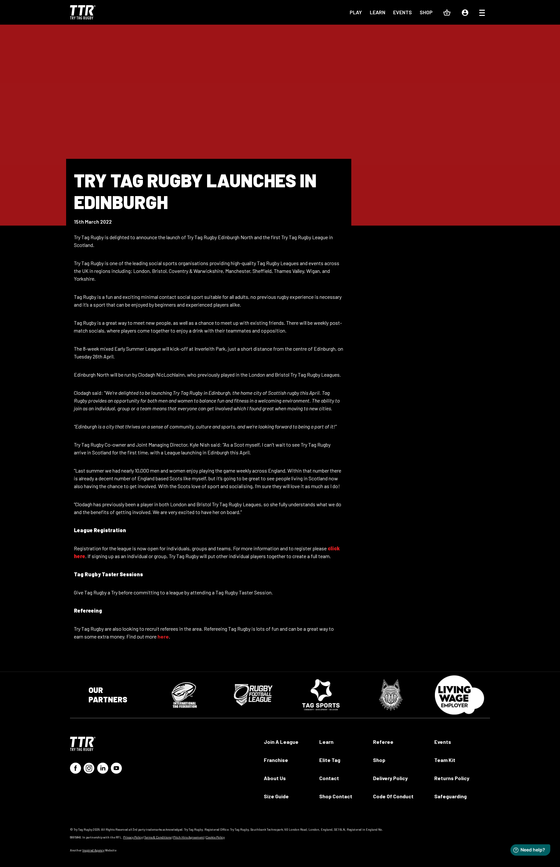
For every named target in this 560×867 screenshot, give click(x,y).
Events (402, 12)
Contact (329, 778)
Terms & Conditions (157, 837)
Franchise (276, 760)
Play (356, 12)
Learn (377, 12)
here (163, 636)
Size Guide (276, 796)
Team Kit (444, 760)
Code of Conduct (393, 796)
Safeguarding (450, 796)
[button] (482, 14)
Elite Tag (329, 760)
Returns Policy (451, 778)
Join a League (281, 742)
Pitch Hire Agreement (188, 837)
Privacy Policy (133, 837)
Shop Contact (335, 796)
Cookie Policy (215, 837)
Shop (426, 12)
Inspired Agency (93, 850)
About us (275, 778)
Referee (383, 742)
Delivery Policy (390, 778)
